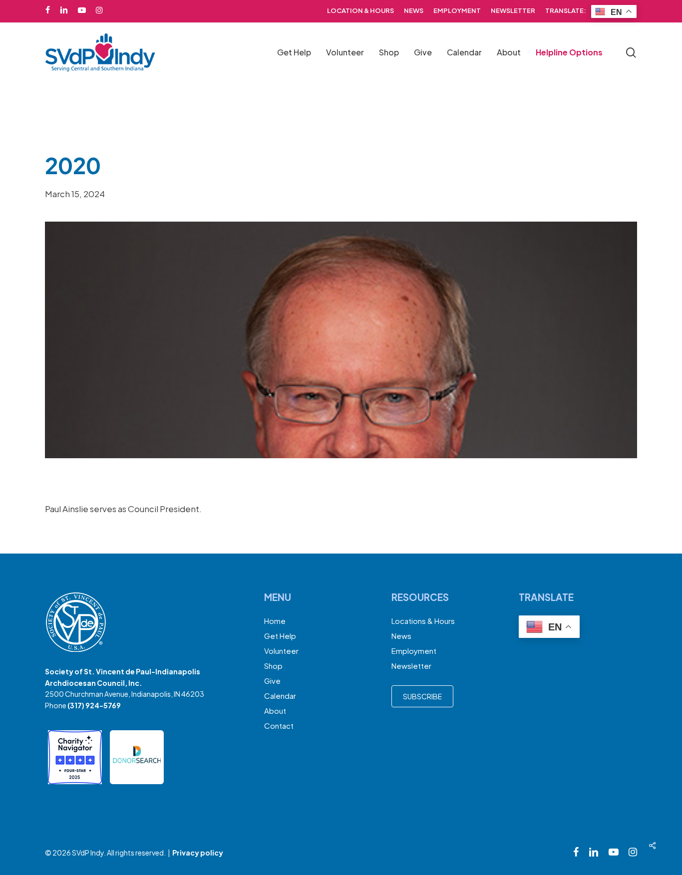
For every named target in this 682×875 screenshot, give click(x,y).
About (275, 710)
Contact (279, 725)
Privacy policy (197, 852)
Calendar (280, 695)
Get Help (280, 635)
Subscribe (422, 696)
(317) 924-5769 (94, 705)
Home (275, 620)
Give (272, 680)
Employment (413, 650)
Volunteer (281, 650)
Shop (273, 665)
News (401, 635)
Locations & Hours (423, 620)
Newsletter (411, 665)
